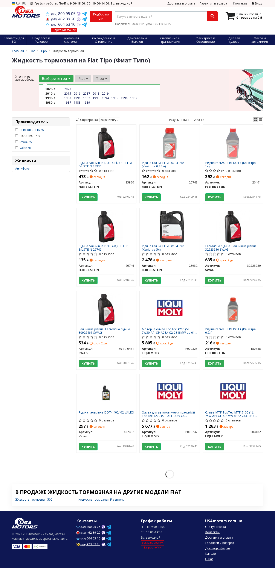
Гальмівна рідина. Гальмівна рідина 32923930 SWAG (231, 247)
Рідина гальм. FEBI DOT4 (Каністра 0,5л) (230, 330)
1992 (86, 98)
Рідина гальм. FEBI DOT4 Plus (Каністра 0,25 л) (163, 164)
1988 (77, 102)
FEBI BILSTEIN (32, 130)
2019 (105, 93)
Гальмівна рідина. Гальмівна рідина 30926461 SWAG (104, 330)
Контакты (240, 3)
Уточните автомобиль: (25, 78)
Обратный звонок (64, 30)
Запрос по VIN (153, 547)
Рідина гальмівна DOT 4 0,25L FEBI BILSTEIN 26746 (104, 247)
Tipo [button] (100, 78)
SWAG (26, 142)
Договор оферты (217, 548)
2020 (67, 89)
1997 (133, 98)
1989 (86, 102)
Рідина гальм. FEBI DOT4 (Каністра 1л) (230, 164)
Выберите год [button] (55, 78)
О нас (209, 559)
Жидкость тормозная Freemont (101, 499)
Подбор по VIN (101, 16)
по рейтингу (109, 120)
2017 (86, 93)
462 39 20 (63, 18)
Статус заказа (215, 527)
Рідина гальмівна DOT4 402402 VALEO (106, 412)
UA (17, 3)
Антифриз (22, 168)
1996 (124, 98)
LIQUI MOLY (30, 136)
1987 (67, 102)
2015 (67, 93)
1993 (96, 98)
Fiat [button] (82, 78)
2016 (77, 93)
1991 (77, 98)
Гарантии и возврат (219, 543)
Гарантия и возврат (214, 3)
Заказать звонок (152, 542)
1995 (114, 98)
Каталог (211, 553)
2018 (96, 93)
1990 (67, 98)
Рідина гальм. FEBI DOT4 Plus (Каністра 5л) (163, 247)
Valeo (25, 148)
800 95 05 (63, 13)
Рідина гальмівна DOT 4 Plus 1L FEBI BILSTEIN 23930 (105, 164)
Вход (258, 3)
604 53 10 (63, 24)
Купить (88, 197)
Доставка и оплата (181, 3)
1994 (105, 98)
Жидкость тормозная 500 (33, 499)
